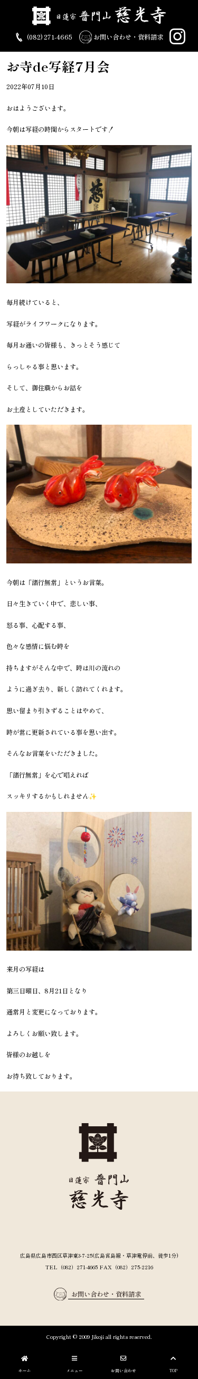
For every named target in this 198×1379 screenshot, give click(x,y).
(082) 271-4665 (48, 37)
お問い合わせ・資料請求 (127, 37)
